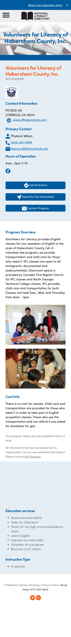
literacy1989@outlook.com (29, 148)
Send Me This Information (37, 196)
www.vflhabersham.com (30, 120)
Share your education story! (45, 5)
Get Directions (38, 185)
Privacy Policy (50, 585)
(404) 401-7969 (21, 142)
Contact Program (38, 208)
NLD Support (32, 456)
